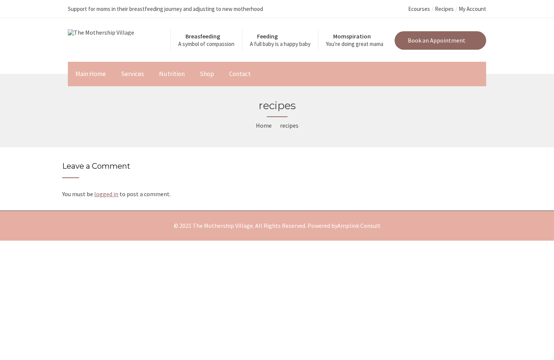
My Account (472, 8)
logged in (106, 194)
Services (132, 74)
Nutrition (172, 74)
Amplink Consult (359, 225)
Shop (207, 74)
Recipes (444, 8)
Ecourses (419, 8)
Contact (240, 74)
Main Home (90, 74)
